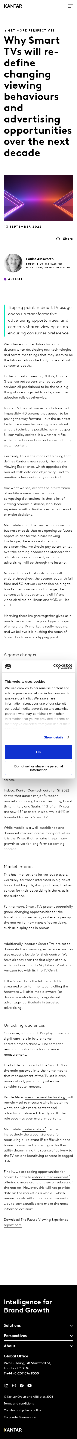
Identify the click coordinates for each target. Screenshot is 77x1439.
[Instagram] (14, 1386)
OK (38, 752)
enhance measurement (50, 1177)
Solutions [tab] (12, 1326)
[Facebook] (21, 1386)
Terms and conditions (19, 1403)
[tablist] (38, 1362)
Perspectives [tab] (15, 1336)
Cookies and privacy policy (22, 1410)
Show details (53, 737)
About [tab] (9, 1346)
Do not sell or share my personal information (38, 768)
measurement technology (45, 1097)
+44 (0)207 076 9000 (22, 1373)
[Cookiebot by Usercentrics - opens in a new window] (54, 666)
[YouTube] (6, 1386)
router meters (33, 1129)
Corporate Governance (20, 1417)
